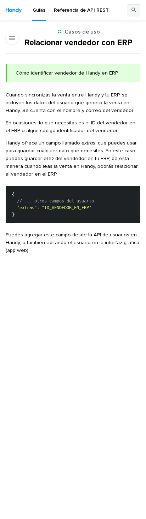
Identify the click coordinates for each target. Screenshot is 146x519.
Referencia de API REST (81, 10)
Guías (39, 10)
